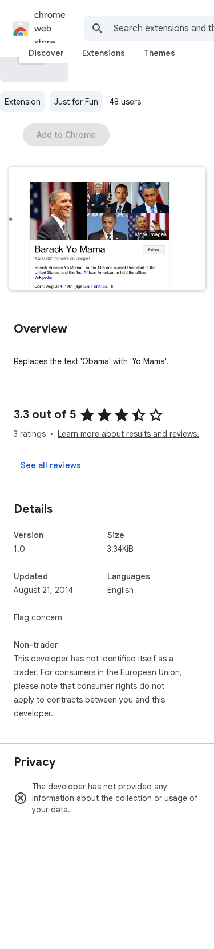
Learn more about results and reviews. (128, 434)
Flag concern (38, 617)
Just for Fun (76, 102)
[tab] (46, 53)
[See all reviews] (51, 465)
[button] (107, 229)
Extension (23, 102)
